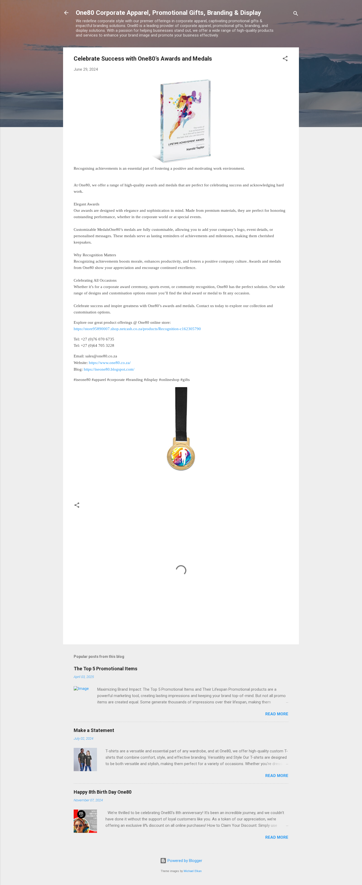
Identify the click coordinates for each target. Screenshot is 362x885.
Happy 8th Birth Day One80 (102, 792)
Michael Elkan (193, 871)
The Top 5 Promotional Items (105, 668)
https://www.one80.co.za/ (110, 362)
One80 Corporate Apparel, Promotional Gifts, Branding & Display (168, 12)
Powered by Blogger (184, 860)
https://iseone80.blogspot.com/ (109, 369)
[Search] (296, 14)
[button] (285, 59)
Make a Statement (94, 730)
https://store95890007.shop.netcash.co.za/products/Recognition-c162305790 (137, 329)
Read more (276, 714)
